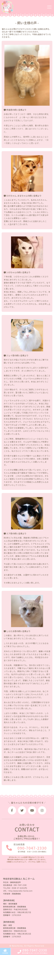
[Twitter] (22, 810)
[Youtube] (32, 810)
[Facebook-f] (12, 810)
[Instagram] (42, 810)
